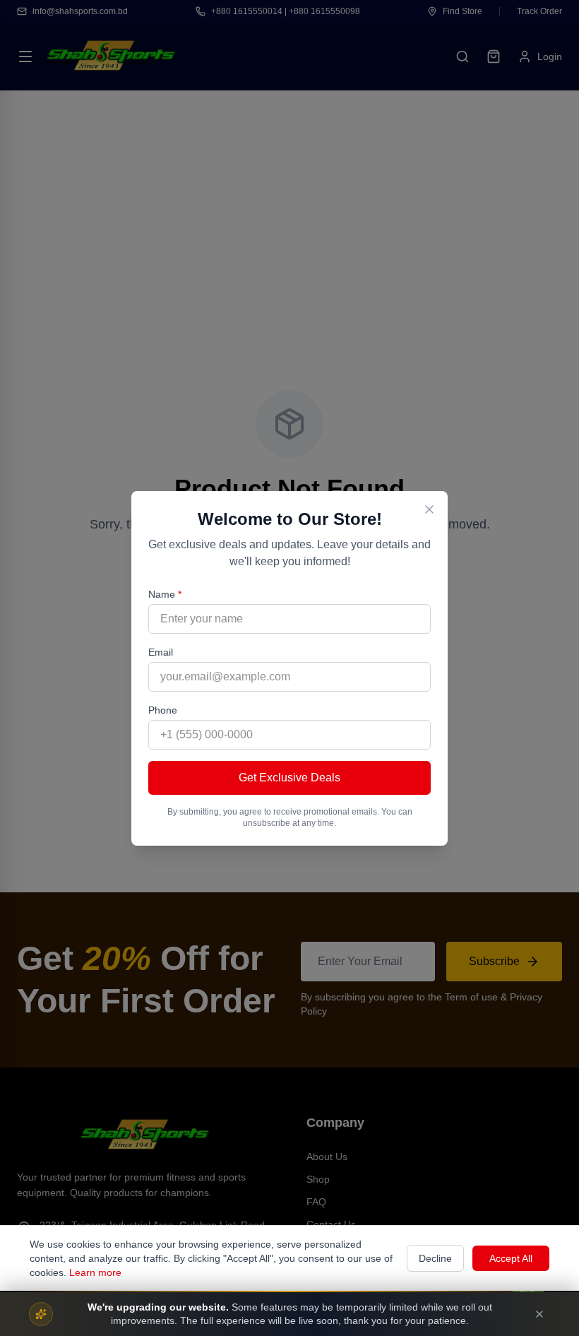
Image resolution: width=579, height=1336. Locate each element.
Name (164, 594)
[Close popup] (429, 509)
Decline (435, 1258)
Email (160, 652)
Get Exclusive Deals (289, 778)
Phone (162, 710)
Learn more (95, 1272)
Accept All (510, 1258)
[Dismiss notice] (539, 1314)
